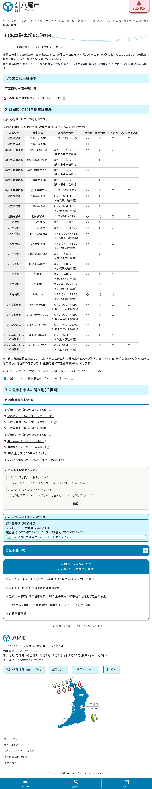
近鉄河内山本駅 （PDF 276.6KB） (30, 416)
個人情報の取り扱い (15, 757)
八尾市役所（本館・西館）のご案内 (24, 669)
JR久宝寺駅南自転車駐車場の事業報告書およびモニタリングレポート (52, 605)
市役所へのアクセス (85, 669)
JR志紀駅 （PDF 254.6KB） (26, 447)
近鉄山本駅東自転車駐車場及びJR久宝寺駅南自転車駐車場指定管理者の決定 (57, 596)
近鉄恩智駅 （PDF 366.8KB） (27, 434)
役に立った (19, 483)
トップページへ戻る (92, 626)
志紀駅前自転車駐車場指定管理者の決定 (34, 588)
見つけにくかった (82, 495)
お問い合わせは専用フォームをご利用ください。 (41, 537)
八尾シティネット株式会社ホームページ (38, 378)
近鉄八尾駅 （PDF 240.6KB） (27, 409)
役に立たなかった (74, 483)
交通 (109, 21)
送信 (76, 503)
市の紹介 (111, 669)
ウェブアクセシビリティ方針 (19, 751)
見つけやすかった (23, 495)
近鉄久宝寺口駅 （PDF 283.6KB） (30, 422)
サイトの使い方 (12, 745)
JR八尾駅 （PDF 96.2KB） (25, 441)
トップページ (26, 21)
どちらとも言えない (44, 483)
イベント (126, 787)
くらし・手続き (46, 21)
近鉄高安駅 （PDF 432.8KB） (27, 428)
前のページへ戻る (63, 626)
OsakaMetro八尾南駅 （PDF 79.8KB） (34, 459)
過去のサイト (11, 763)
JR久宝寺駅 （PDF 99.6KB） (27, 453)
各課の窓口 (58, 669)
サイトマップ (11, 739)
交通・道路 (96, 21)
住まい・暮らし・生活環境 (72, 21)
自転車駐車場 (124, 21)
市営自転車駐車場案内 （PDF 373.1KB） (34, 98)
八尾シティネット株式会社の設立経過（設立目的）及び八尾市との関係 (51, 579)
